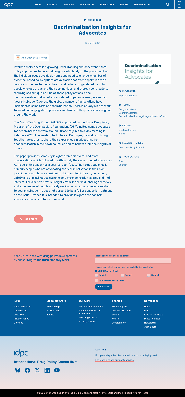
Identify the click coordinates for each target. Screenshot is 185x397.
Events (124, 4)
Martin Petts (100, 393)
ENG (180, 2)
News (147, 306)
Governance (20, 310)
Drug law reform (127, 109)
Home (38, 4)
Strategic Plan (87, 321)
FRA (180, 5)
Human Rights (119, 306)
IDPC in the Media (153, 314)
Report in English (128, 95)
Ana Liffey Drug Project (131, 147)
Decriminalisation (128, 113)
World (122, 133)
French (122, 161)
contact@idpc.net (147, 355)
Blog (146, 310)
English (102, 275)
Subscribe (103, 286)
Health (115, 318)
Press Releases (152, 318)
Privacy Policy (21, 318)
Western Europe (127, 130)
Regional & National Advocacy (89, 312)
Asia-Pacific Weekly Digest (112, 281)
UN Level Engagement (91, 306)
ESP (179, 8)
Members (69, 4)
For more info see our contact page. (114, 360)
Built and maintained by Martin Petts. (128, 393)
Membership (53, 306)
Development (119, 322)
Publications (107, 4)
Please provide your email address (112, 256)
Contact (18, 322)
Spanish (123, 164)
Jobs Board (20, 314)
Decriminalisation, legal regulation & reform (142, 116)
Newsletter (150, 322)
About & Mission (22, 306)
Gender (116, 314)
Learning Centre (88, 317)
